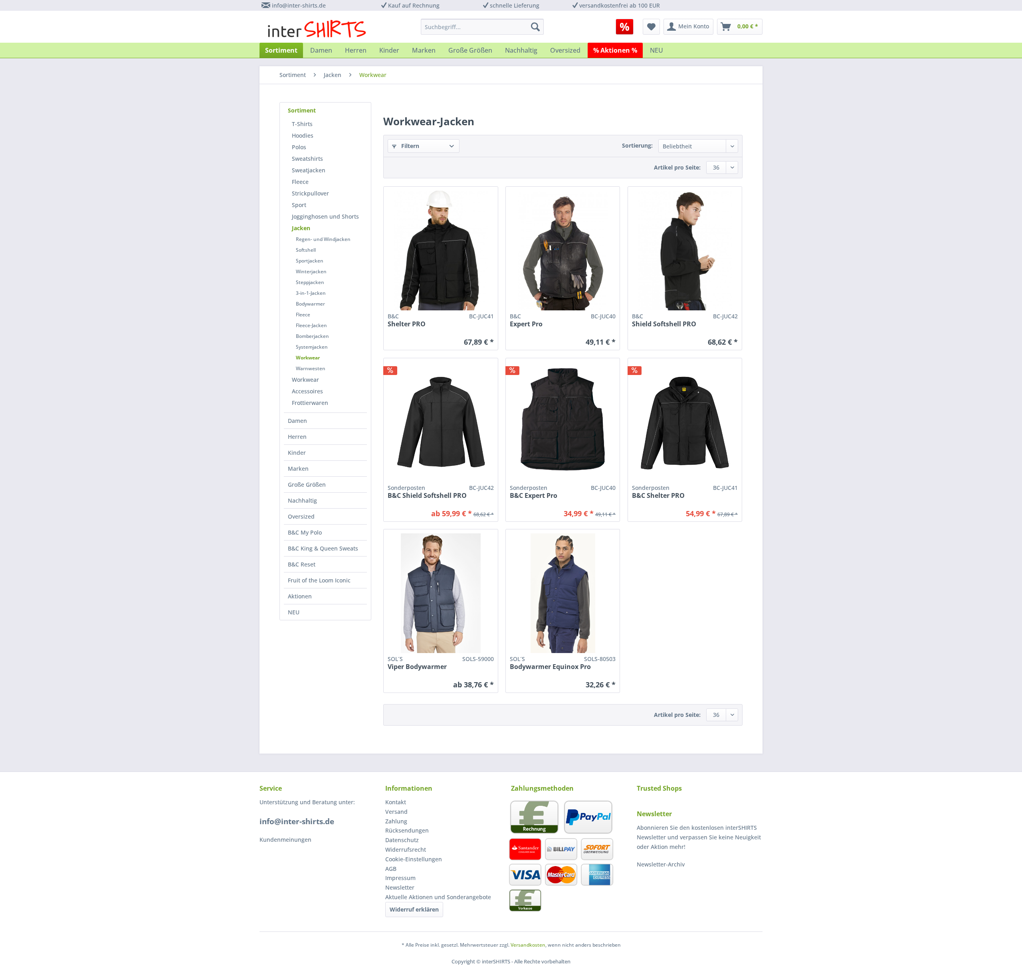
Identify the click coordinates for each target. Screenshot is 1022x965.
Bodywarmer (310, 303)
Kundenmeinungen (285, 839)
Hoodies (302, 135)
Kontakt (395, 802)
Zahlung (396, 821)
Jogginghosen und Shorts (325, 216)
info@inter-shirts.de (299, 5)
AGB (390, 868)
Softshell (306, 250)
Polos (299, 147)
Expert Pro (526, 324)
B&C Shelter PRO (658, 495)
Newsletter (399, 887)
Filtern (409, 146)
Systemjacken (312, 346)
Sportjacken (309, 260)
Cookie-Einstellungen (413, 859)
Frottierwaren (310, 403)
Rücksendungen (407, 830)
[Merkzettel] (651, 27)
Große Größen (307, 484)
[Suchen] (535, 27)
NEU (293, 612)
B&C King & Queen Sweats (323, 548)
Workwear (308, 357)
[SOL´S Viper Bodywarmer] (440, 593)
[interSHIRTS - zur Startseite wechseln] (316, 29)
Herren (297, 436)
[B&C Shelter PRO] (440, 250)
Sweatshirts (307, 158)
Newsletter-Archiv (661, 864)
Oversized (301, 516)
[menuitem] (627, 27)
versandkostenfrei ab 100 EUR (619, 5)
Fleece (300, 182)
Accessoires (307, 391)
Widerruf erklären (414, 909)
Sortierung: (637, 145)
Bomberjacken (312, 336)
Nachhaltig (302, 500)
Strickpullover (310, 193)
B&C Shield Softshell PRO (427, 495)
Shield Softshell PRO (664, 324)
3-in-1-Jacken (311, 293)
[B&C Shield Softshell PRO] (685, 250)
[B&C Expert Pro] (563, 250)
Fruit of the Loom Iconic (319, 580)
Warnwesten (310, 368)
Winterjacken (311, 271)
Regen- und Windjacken (323, 239)
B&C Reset (301, 564)
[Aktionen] (625, 27)
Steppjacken (310, 282)
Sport (299, 205)
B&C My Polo (305, 532)
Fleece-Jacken (311, 325)
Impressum (400, 878)
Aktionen (300, 596)
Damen (297, 420)
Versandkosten (528, 944)
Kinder (297, 452)
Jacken (301, 228)
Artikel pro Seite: (677, 167)
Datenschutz (402, 840)
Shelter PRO (407, 324)
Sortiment (302, 110)
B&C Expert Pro (533, 495)
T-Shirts (302, 124)
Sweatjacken (308, 170)
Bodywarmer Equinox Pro (550, 667)
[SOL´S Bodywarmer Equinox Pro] (563, 593)
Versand (396, 811)
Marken (298, 468)
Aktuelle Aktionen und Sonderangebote (438, 897)
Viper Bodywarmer (417, 667)
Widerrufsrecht (405, 849)
